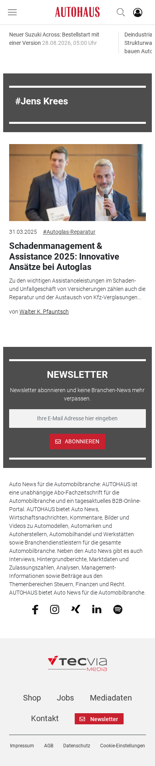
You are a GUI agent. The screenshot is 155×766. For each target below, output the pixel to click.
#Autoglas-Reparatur (69, 232)
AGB (48, 746)
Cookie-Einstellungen (122, 746)
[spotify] (117, 609)
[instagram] (54, 609)
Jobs (65, 697)
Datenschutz (76, 746)
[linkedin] (96, 609)
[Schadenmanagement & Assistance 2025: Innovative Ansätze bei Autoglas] (77, 182)
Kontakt (45, 718)
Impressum (22, 746)
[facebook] (35, 609)
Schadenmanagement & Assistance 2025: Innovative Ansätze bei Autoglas (64, 256)
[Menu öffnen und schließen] (14, 12)
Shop (32, 697)
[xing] (75, 609)
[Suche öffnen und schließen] (119, 12)
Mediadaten (111, 697)
